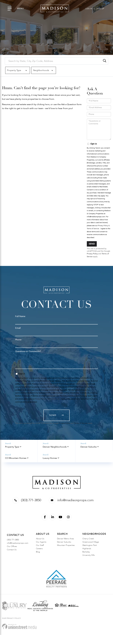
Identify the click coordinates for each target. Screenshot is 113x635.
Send (92, 243)
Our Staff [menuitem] (40, 545)
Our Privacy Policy (11, 618)
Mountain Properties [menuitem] (66, 545)
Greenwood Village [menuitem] (90, 542)
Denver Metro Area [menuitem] (65, 538)
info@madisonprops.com (75, 500)
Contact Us (12, 549)
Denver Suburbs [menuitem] (64, 542)
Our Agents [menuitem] (41, 542)
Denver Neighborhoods (55, 446)
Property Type (12, 446)
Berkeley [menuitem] (86, 552)
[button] (104, 61)
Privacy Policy (92, 253)
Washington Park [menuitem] (89, 545)
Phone (18, 339)
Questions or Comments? (28, 351)
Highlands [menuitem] (86, 548)
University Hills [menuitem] (88, 555)
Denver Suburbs (88, 446)
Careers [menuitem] (39, 548)
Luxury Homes (50, 458)
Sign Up (100, 8)
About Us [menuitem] (40, 538)
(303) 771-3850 (31, 500)
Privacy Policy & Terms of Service (47, 399)
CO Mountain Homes (15, 458)
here (47, 104)
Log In (88, 8)
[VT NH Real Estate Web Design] (19, 626)
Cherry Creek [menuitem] (88, 538)
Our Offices (12, 546)
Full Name (20, 316)
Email (18, 328)
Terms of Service (80, 423)
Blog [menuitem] (38, 552)
